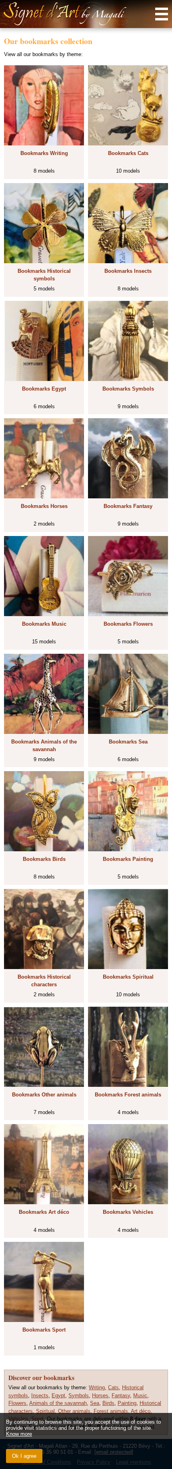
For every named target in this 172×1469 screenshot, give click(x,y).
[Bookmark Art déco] (44, 1164)
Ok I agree (24, 1456)
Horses (100, 1395)
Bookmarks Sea (128, 742)
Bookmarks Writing (44, 153)
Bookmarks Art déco (44, 1212)
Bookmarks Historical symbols (44, 275)
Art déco (140, 1411)
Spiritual (45, 1411)
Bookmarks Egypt (44, 389)
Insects (39, 1395)
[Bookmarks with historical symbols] (44, 223)
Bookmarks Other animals (44, 1095)
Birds (108, 1403)
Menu (161, 14)
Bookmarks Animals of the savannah (44, 746)
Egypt (58, 1395)
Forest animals (111, 1411)
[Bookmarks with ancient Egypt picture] (44, 341)
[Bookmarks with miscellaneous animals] (44, 1047)
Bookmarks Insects (128, 271)
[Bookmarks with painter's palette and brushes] (128, 811)
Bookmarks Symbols (128, 389)
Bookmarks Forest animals (128, 1095)
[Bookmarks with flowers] (128, 576)
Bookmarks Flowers (128, 624)
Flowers (17, 1403)
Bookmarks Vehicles (128, 1212)
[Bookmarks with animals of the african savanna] (44, 694)
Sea (94, 1403)
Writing (97, 1387)
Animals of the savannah (58, 1403)
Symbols (78, 1395)
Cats (113, 1387)
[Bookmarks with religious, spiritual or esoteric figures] (128, 929)
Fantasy (121, 1395)
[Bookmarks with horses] (44, 458)
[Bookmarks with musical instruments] (44, 576)
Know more (19, 1434)
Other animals (74, 1411)
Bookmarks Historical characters (44, 981)
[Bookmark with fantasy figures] (128, 458)
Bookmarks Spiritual (128, 977)
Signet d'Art (86, 14)
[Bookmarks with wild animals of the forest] (128, 1047)
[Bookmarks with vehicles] (128, 1164)
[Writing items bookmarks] (44, 105)
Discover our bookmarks (41, 1377)
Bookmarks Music (44, 624)
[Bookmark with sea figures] (128, 694)
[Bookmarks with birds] (44, 811)
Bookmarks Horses (44, 506)
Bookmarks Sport (44, 1330)
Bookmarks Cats (128, 153)
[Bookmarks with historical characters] (44, 929)
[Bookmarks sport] (44, 1282)
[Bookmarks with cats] (128, 105)
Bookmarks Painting (128, 859)
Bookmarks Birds (44, 859)
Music (140, 1395)
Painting (127, 1403)
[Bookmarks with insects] (128, 223)
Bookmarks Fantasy (128, 506)
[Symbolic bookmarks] (128, 341)
